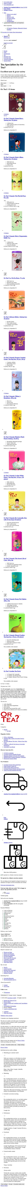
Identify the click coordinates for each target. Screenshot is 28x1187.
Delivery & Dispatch (9, 953)
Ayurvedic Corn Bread (9, 747)
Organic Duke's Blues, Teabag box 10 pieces (13, 158)
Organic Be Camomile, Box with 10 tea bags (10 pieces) (15, 518)
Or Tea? (9, 731)
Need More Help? (8, 962)
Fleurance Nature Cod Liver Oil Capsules (14, 755)
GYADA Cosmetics (9, 753)
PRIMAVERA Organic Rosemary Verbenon (15, 757)
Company (6, 1011)
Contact (6, 985)
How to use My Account (10, 958)
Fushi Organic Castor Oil (10, 766)
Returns (9, 15)
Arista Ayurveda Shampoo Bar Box (12, 770)
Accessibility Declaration (10, 1006)
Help (5, 12)
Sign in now (7, 37)
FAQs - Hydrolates (8, 737)
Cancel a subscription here (10, 1009)
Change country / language (15, 995)
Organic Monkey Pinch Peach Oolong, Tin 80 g (14, 437)
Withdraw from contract (6, 1015)
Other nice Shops (8, 1013)
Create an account (8, 43)
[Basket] (15, 47)
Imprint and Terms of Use (10, 1000)
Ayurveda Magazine (9, 978)
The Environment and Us (10, 979)
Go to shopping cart (8, 4)
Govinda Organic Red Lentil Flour (12, 764)
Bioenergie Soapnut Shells (10, 758)
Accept (2, 1044)
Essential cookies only (11, 1044)
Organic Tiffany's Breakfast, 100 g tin (12, 397)
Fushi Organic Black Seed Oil (11, 767)
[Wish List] (5, 45)
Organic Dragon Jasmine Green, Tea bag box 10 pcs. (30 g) (14, 358)
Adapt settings (21, 1044)
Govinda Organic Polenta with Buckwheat (14, 769)
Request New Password (9, 970)
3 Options (6, 114)
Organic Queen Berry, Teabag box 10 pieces (13, 119)
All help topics (10, 21)
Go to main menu (8, 2)
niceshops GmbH (12, 998)
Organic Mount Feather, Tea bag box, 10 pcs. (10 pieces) (14, 636)
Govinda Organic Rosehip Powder (12, 754)
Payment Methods (8, 956)
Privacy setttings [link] (8, 1007)
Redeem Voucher (8, 973)
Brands (5, 729)
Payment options (11, 18)
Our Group (6, 986)
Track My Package (8, 971)
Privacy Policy (7, 1002)
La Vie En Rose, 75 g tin (14, 278)
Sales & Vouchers (8, 960)
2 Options (6, 154)
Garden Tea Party (12, 671)
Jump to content (8, 3)
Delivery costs (10, 17)
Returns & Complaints (9, 955)
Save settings (4, 1184)
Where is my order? (11, 14)
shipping (8, 10)
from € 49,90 (15, 7)
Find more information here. (7, 885)
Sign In (5, 967)
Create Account (7, 968)
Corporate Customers (9, 959)
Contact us (9, 19)
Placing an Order (8, 952)
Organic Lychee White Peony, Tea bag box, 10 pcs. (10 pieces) (14, 477)
